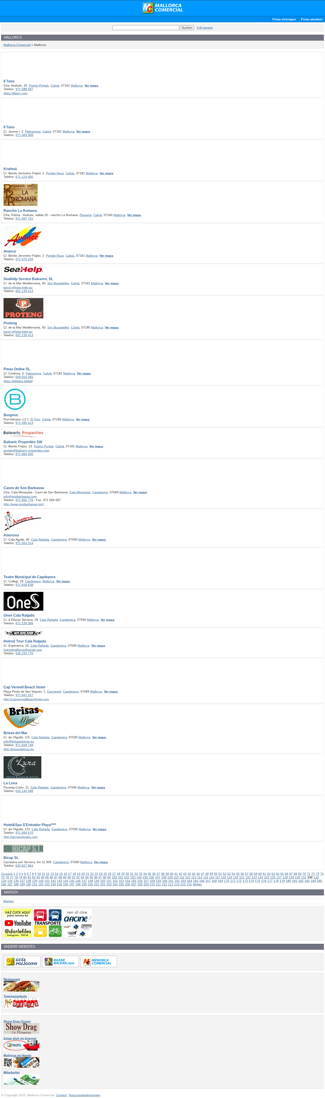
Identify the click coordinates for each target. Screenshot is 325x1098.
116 (211, 877)
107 (157, 877)
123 (254, 877)
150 (102, 881)
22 (92, 874)
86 (51, 877)
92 (78, 877)
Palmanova (33, 131)
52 (224, 874)
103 (133, 877)
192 (41, 884)
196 (65, 884)
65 (282, 874)
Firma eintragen (284, 19)
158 (152, 881)
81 (29, 877)
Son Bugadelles (58, 283)
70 (304, 874)
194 (53, 884)
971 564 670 (24, 832)
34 (145, 874)
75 (3, 877)
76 (7, 877)
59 (255, 874)
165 (195, 881)
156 (140, 881)
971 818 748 (24, 745)
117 (217, 877)
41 (176, 874)
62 (269, 874)
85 (47, 877)
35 (149, 874)
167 (208, 881)
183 (307, 881)
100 (114, 877)
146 (78, 881)
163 (183, 881)
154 (127, 881)
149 (96, 881)
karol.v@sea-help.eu (18, 287)
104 (139, 877)
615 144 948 (24, 791)
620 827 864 (24, 865)
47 (202, 874)
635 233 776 (24, 653)
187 (10, 884)
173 (245, 881)
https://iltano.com (15, 93)
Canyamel (54, 691)
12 (48, 874)
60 (260, 874)
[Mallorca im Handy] (21, 1066)
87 (56, 877)
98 (104, 877)
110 (176, 877)
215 (183, 884)
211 (158, 884)
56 (242, 874)
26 (109, 874)
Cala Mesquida (79, 492)
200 (90, 884)
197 (72, 884)
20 (83, 874)
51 (220, 874)
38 (162, 874)
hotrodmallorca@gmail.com (23, 650)
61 (264, 874)
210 (152, 884)
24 (101, 874)
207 (133, 884)
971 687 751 (24, 218)
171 (232, 881)
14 (56, 874)
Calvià (55, 85)
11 (43, 874)
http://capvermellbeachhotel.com (26, 699)
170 (226, 881)
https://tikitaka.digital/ (18, 381)
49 (211, 874)
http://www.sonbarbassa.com (24, 504)
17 (70, 874)
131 (303, 877)
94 (87, 877)
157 (146, 881)
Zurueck (7, 874)
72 (313, 874)
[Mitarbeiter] (21, 1083)
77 (11, 877)
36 (154, 874)
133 (316, 877)
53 (229, 874)
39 (167, 874)
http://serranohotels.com (21, 837)
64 (277, 874)
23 (96, 874)
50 (216, 874)
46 (198, 874)
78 (16, 877)
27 (114, 874)
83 (38, 877)
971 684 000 (24, 454)
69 (300, 874)
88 (60, 877)
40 (171, 874)
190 (28, 884)
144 (65, 881)
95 (91, 877)
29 (123, 874)
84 (42, 877)
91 (73, 877)
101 (120, 877)
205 (121, 884)
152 (115, 881)
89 (65, 877)
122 (248, 877)
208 (140, 884)
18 (74, 874)
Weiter (197, 884)
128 (285, 877)
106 (151, 877)
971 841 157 (24, 695)
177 (270, 881)
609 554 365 (24, 377)
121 (242, 877)
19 (78, 874)
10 (39, 874)
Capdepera (100, 492)
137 (22, 881)
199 (84, 884)
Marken (8, 901)
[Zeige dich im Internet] (21, 1049)
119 (229, 877)
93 (82, 877)
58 (251, 874)
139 (34, 881)
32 (136, 874)
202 (102, 884)
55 (238, 874)
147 (84, 881)
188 (16, 884)
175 (257, 881)
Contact (61, 1095)
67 (291, 874)
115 (205, 877)
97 (100, 877)
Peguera (86, 215)
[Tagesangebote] (21, 1007)
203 (109, 884)
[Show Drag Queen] (21, 1032)
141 (47, 881)
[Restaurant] (21, 990)
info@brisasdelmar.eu (19, 741)
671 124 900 (24, 177)
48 (207, 874)
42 (180, 874)
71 (308, 874)
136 (16, 881)
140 (41, 881)
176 (263, 881)
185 (319, 881)
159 (158, 881)
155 (133, 881)
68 (295, 874)
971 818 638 (24, 585)
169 (220, 881)
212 (164, 884)
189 (22, 884)
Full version (205, 27)
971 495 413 (24, 423)
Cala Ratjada (40, 539)
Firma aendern (312, 19)
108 (163, 877)
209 (146, 884)
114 (199, 877)
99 (109, 877)
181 (294, 881)
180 (288, 881)
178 (276, 881)
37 (158, 874)
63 (273, 874)
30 (127, 874)
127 (279, 877)
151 (109, 881)
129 (291, 877)
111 (182, 877)
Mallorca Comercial (162, 8)
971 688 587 (24, 89)
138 (28, 881)
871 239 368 (24, 623)
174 (251, 881)
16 (65, 874)
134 (3, 881)
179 (282, 881)
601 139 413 (24, 291)
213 (170, 884)
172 (239, 881)
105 (145, 877)
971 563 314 (24, 543)
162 (177, 881)
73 (317, 874)
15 (61, 874)
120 (235, 877)
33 (140, 874)
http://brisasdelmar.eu (19, 749)
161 (171, 881)
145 (72, 881)
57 (247, 874)
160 (164, 881)
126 (272, 877)
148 (90, 881)
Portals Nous (55, 173)
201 (96, 884)
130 (297, 877)
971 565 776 (24, 500)
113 (193, 877)
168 (214, 881)
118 (223, 877)
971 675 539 (24, 259)
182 (301, 881)
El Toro (35, 419)
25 (105, 874)
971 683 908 (24, 135)
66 (286, 874)
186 (3, 884)
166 (202, 881)
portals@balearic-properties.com (26, 450)
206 (127, 884)
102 (126, 877)
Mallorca (77, 85)
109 (170, 877)
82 (34, 877)
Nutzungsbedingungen (84, 1095)
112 (187, 877)
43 (185, 874)
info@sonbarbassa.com (20, 496)
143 (59, 881)
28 (118, 874)
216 (189, 884)
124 (260, 877)
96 (96, 877)
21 (87, 874)
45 (193, 874)
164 (189, 881)
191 (34, 884)
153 (121, 881)
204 (115, 884)
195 (59, 884)
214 (177, 884)
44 (189, 874)
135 (10, 881)
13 (52, 874)
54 (233, 874)
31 (132, 874)
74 (322, 874)
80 (25, 877)
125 (266, 877)
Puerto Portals (39, 85)
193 (47, 884)
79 (20, 877)
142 (53, 881)
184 (313, 881)
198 (78, 884)
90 (69, 877)
